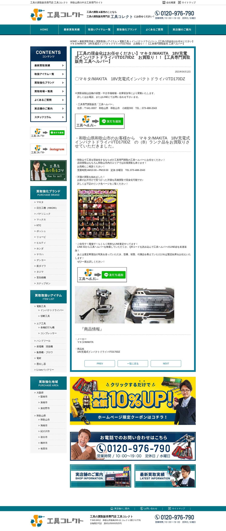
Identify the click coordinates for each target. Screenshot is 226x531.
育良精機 (41, 277)
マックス (41, 219)
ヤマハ (40, 254)
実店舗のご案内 (121, 508)
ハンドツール (43, 341)
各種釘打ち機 (47, 327)
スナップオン (43, 283)
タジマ (40, 272)
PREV (100, 363)
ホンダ (40, 248)
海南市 (44, 425)
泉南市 (44, 402)
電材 (39, 358)
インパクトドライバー (52, 310)
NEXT (166, 363)
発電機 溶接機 (45, 346)
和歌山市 (45, 419)
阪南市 (44, 396)
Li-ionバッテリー (45, 370)
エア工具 (41, 323)
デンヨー (41, 260)
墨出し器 (41, 364)
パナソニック (43, 214)
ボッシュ (41, 231)
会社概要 (171, 2)
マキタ (40, 202)
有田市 (44, 448)
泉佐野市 (45, 408)
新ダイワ (41, 266)
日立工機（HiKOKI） (47, 208)
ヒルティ (41, 243)
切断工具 (45, 316)
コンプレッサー (49, 333)
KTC (39, 225)
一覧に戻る (133, 363)
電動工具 (41, 306)
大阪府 (40, 392)
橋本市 (44, 443)
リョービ (41, 237)
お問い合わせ (150, 508)
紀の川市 (45, 431)
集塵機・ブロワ (45, 352)
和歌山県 (41, 415)
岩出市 (44, 437)
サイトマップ (189, 2)
